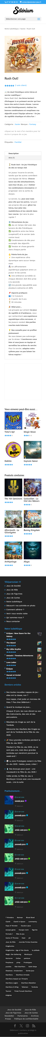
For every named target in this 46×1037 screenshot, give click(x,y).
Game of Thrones (12, 938)
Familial (18, 142)
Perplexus (9, 962)
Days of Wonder (12, 926)
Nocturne (9, 958)
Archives (35, 1016)
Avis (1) (12, 158)
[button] (37, 40)
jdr (30, 938)
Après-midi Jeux (21, 830)
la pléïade (35, 950)
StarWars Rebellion (28, 983)
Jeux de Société (13, 586)
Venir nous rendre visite (16, 613)
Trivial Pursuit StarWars (23, 991)
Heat (23, 938)
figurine (34, 930)
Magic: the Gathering (13, 954)
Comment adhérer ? (15, 610)
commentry (32, 922)
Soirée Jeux (19, 801)
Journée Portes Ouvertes (28, 942)
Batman (20, 917)
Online (18, 958)
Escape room (24, 930)
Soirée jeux (30, 971)
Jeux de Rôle (12, 590)
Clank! (8, 922)
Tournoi (8, 991)
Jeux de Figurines (14, 594)
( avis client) (21, 85)
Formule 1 (9, 934)
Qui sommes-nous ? (15, 617)
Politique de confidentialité (26, 1019)
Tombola (34, 987)
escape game (10, 930)
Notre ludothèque (12, 29)
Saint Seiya (32, 966)
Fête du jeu (20, 934)
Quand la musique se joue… (18, 707)
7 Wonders (10, 917)
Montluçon (28, 954)
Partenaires (23, 1016)
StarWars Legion (12, 983)
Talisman (25, 987)
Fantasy (32, 124)
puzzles (8, 966)
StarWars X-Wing (12, 987)
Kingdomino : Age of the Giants (17, 950)
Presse (8, 1019)
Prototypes (28, 962)
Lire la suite (18, 782)
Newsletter (9, 1016)
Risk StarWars (20, 966)
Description (14, 153)
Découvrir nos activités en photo (20, 606)
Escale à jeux (26, 926)
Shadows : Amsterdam (14, 971)
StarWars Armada (22, 975)
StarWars (9, 975)
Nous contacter (13, 621)
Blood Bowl (30, 917)
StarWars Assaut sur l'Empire (17, 979)
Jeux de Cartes (13, 598)
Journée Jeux (20, 815)
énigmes (9, 995)
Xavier (22, 29)
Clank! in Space (19, 922)
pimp (18, 962)
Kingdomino (10, 946)
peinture (27, 958)
